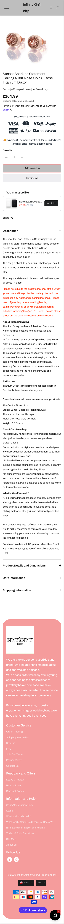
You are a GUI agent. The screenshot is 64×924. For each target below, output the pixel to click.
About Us (11, 844)
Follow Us (13, 852)
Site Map (11, 839)
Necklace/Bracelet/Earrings (30, 201)
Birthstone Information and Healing (25, 827)
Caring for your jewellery (19, 805)
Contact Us (12, 766)
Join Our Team (14, 754)
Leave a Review (15, 779)
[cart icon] (58, 7)
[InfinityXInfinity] (20, 640)
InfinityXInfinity (25, 875)
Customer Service (18, 725)
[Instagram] (16, 859)
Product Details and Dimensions (24, 565)
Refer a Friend (14, 785)
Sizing (9, 810)
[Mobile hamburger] (6, 8)
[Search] (51, 7)
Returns (10, 743)
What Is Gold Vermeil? (18, 816)
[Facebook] (9, 859)
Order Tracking (14, 731)
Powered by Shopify (45, 875)
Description (10, 230)
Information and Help (21, 798)
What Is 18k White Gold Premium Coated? (29, 822)
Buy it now (32, 178)
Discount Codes (15, 791)
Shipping (7, 101)
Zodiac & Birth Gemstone (20, 833)
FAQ (8, 748)
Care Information (14, 577)
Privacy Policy (14, 760)
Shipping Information (17, 590)
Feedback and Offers (21, 773)
